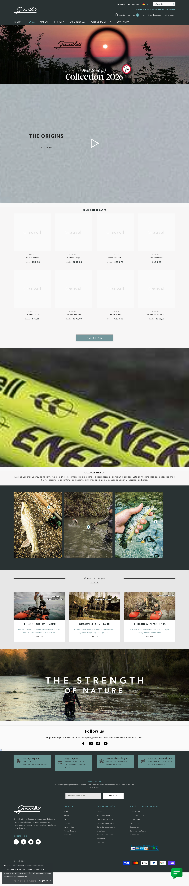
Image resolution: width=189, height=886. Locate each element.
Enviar (127, 448)
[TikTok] (130, 460)
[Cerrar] (159, 410)
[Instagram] (124, 460)
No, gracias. (129, 467)
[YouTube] (136, 460)
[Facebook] (118, 460)
